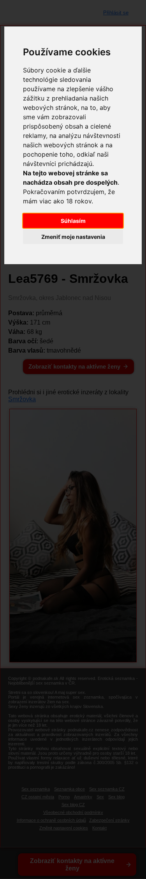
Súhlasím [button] (73, 220)
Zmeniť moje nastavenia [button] (73, 236)
